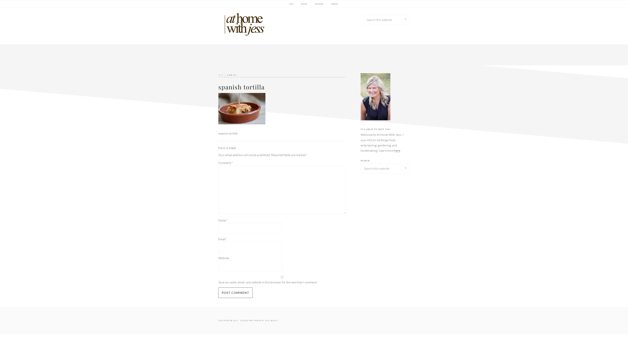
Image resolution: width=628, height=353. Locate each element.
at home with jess (242, 25)
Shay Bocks (271, 320)
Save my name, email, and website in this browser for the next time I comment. (267, 282)
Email (222, 239)
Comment (225, 163)
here (397, 150)
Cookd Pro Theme (250, 320)
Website (223, 258)
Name (223, 220)
